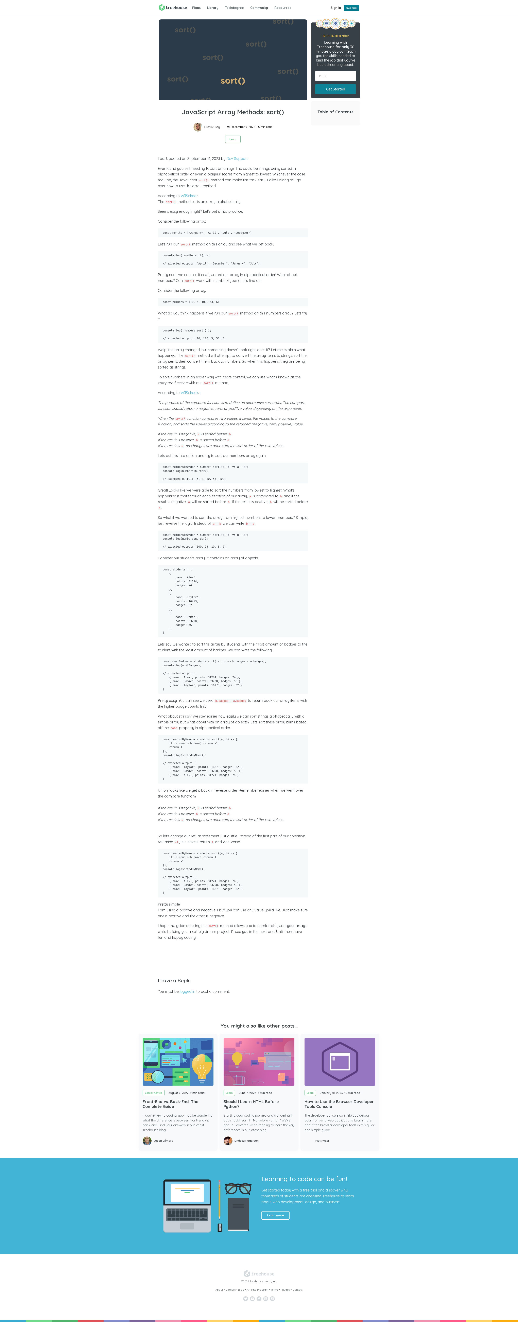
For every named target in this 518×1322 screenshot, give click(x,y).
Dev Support (237, 158)
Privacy (285, 1289)
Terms (274, 1289)
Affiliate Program (257, 1289)
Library (212, 8)
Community (259, 8)
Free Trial (351, 8)
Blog (241, 1289)
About (219, 1289)
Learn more (275, 1215)
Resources (282, 8)
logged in (187, 991)
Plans (196, 8)
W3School (189, 195)
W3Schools (190, 392)
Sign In (336, 8)
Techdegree (234, 8)
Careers (231, 1289)
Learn (232, 139)
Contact (298, 1289)
